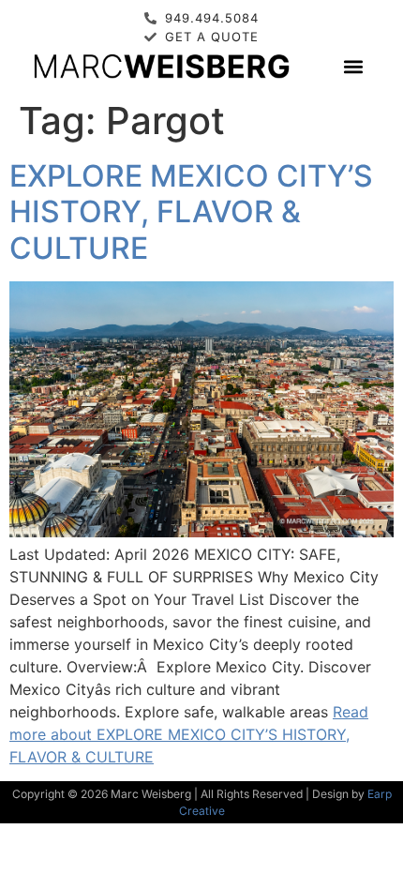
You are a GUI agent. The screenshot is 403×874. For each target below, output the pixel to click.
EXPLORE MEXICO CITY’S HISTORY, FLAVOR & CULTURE (191, 212)
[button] (352, 66)
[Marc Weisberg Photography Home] (161, 65)
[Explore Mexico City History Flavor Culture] (201, 531)
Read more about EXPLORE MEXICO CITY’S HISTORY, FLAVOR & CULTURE (188, 734)
